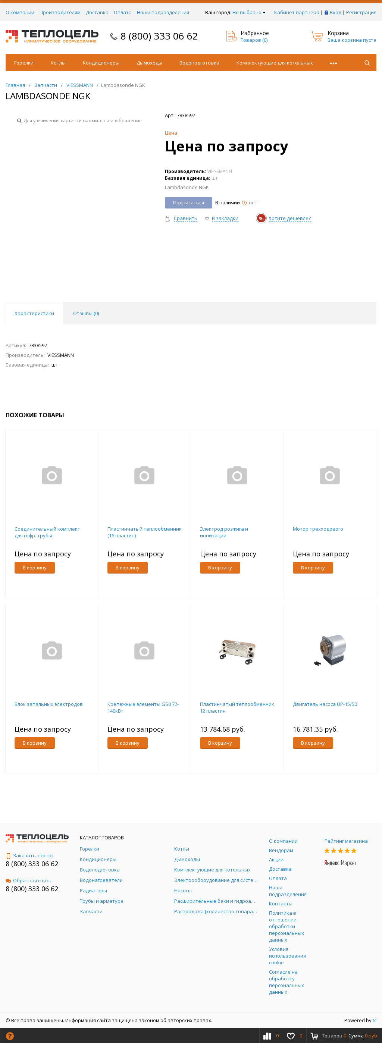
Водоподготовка (199, 62)
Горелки (24, 62)
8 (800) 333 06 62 (159, 36)
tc (374, 1020)
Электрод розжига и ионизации (224, 532)
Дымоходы (149, 62)
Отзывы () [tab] (86, 313)
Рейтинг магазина (346, 841)
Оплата (123, 12)
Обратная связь (32, 880)
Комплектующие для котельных (275, 62)
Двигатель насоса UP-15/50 (325, 704)
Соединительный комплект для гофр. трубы (47, 532)
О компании (20, 12)
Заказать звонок (33, 855)
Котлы (58, 62)
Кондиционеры (101, 62)
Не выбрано (247, 12)
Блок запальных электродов (49, 704)
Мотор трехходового (318, 528)
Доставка (97, 12)
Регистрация (361, 12)
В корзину (35, 567)
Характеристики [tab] (34, 313)
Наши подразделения (163, 12)
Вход (335, 12)
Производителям (60, 12)
